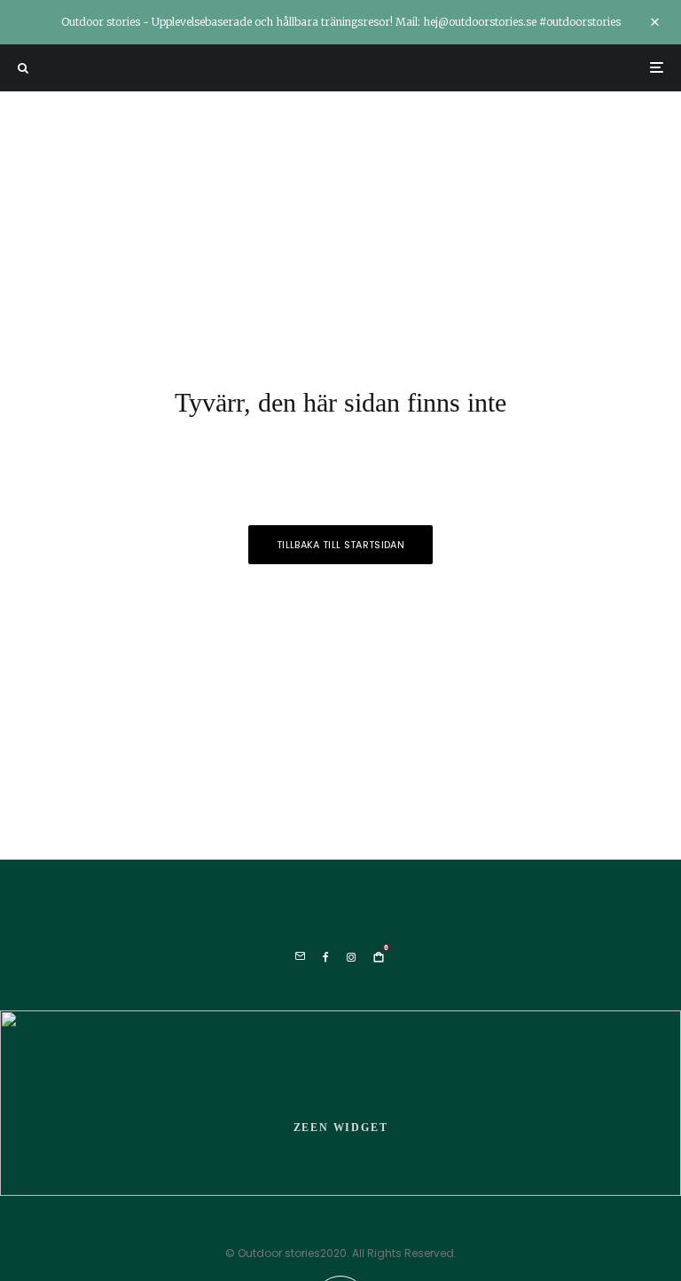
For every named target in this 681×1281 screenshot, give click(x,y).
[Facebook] (326, 957)
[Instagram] (351, 957)
